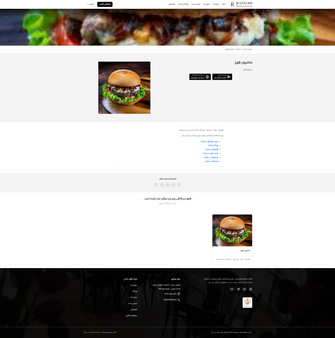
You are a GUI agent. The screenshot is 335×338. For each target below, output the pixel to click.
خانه (224, 4)
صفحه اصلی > (246, 49)
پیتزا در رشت (213, 145)
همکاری (172, 4)
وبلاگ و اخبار (183, 4)
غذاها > (237, 49)
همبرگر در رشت (211, 149)
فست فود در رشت (210, 153)
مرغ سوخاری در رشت (209, 141)
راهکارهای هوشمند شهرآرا (91, 332)
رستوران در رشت (211, 157)
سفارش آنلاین (104, 4)
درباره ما (216, 4)
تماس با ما (196, 4)
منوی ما (206, 4)
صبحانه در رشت (211, 161)
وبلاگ (134, 291)
